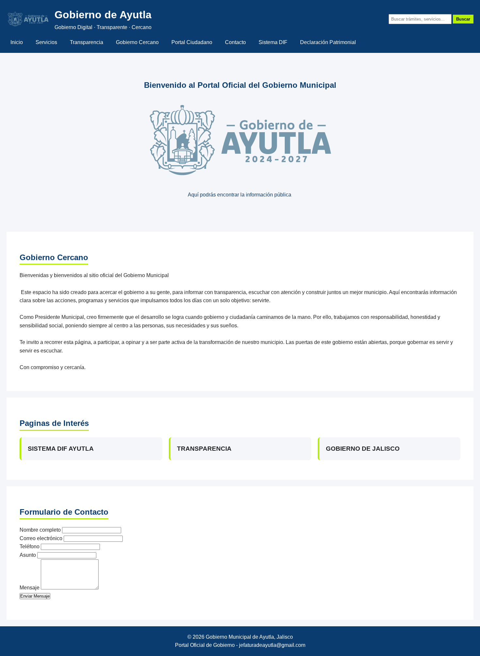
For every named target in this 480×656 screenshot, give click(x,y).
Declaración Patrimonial (328, 42)
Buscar (463, 19)
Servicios (46, 42)
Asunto (28, 555)
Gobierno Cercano (137, 42)
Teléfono (30, 546)
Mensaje (30, 587)
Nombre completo (40, 530)
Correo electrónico (41, 538)
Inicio (16, 42)
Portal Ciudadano (191, 42)
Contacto (235, 42)
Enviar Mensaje (35, 596)
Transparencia (86, 42)
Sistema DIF (273, 42)
